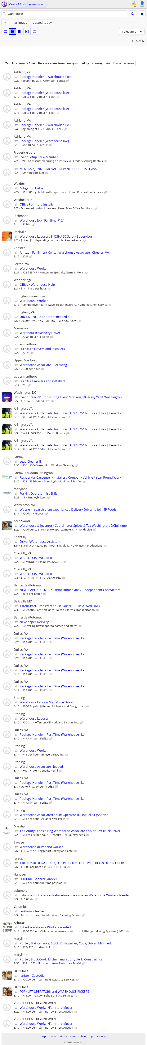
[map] (34, 31)
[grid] (19, 31)
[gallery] (27, 31)
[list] (5, 31)
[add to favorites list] (16, 76)
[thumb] (12, 31)
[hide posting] (67, 80)
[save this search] (141, 13)
